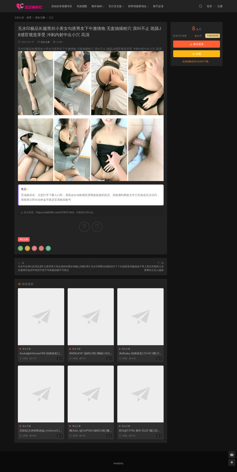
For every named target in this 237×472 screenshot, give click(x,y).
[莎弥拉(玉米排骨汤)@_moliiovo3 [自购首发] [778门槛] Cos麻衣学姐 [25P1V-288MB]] (41, 394)
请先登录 (198, 44)
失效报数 (82, 6)
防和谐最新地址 (137, 6)
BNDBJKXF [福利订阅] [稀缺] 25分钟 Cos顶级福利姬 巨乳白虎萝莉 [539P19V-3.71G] (90, 353)
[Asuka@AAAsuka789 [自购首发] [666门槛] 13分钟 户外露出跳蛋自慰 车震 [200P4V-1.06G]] (41, 316)
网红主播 (24, 239)
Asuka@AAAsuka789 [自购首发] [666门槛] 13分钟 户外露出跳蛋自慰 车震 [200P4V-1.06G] (40, 353)
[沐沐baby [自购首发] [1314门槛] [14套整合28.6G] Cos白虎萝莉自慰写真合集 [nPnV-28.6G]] (140, 316)
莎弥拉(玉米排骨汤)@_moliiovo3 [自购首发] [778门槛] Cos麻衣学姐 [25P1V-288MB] (41, 430)
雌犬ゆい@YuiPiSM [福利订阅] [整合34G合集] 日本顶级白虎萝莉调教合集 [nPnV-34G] (90, 430)
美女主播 (45, 42)
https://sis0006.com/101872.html (55, 212)
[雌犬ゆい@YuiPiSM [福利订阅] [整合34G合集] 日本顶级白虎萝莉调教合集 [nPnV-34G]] (91, 394)
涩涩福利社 (29, 6)
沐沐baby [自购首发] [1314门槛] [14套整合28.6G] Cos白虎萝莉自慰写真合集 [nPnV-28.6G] (140, 353)
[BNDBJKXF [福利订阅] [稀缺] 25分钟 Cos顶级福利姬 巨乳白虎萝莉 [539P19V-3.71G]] (91, 316)
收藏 (198, 53)
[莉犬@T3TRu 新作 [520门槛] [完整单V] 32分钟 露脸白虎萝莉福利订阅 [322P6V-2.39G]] (140, 394)
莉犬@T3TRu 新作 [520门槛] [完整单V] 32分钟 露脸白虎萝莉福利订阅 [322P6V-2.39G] (139, 430)
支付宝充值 (115, 6)
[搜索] (200, 6)
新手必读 (158, 6)
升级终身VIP (212, 35)
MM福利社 (118, 463)
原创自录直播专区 (61, 6)
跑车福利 (97, 6)
